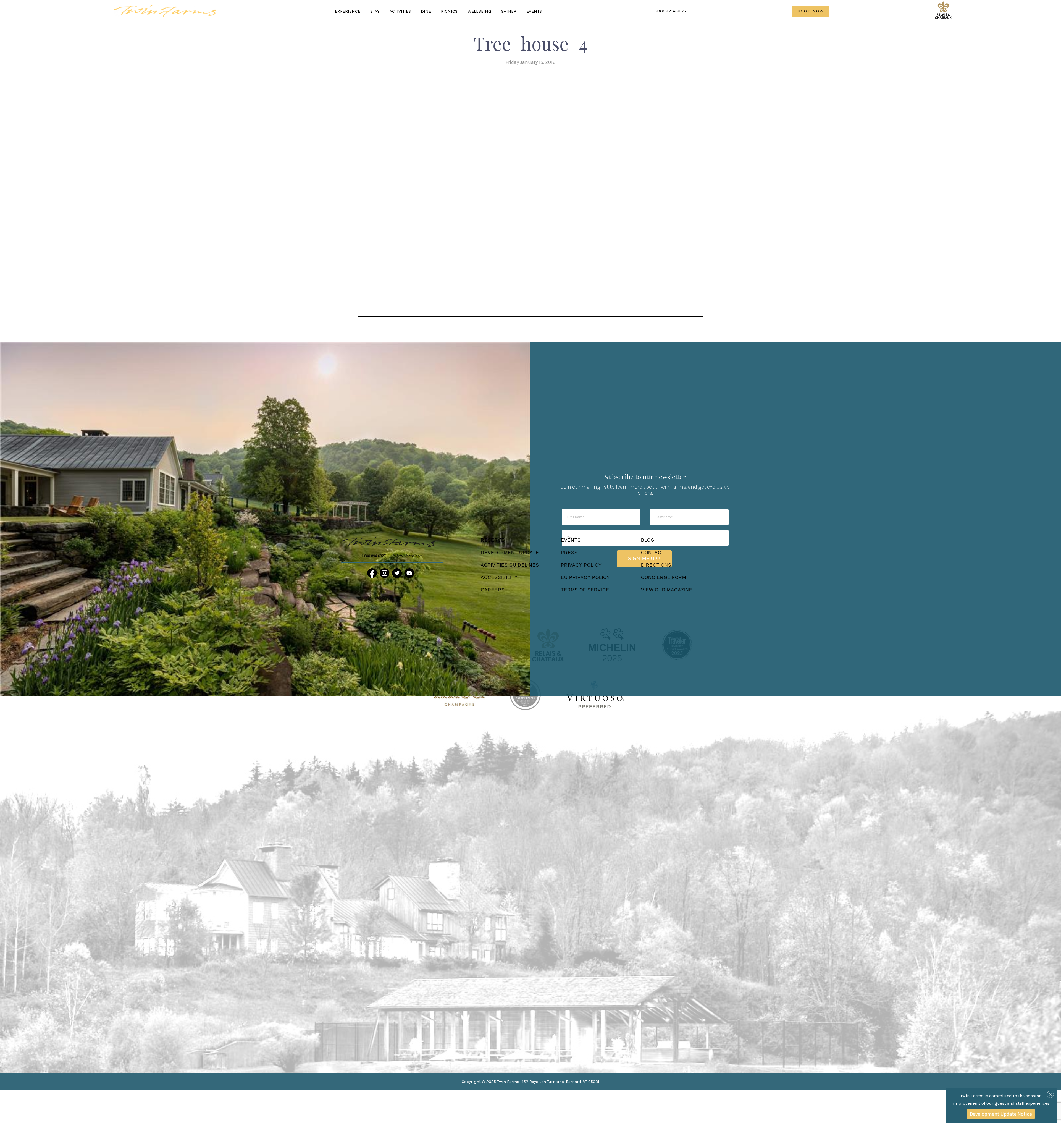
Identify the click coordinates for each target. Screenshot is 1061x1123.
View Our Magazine (666, 590)
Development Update (510, 552)
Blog (647, 540)
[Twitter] (397, 573)
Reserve (493, 540)
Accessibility (499, 577)
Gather (508, 11)
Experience (347, 11)
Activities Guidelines (510, 565)
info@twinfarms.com (406, 556)
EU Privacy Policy (585, 577)
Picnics (449, 11)
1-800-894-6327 (670, 11)
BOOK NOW (810, 11)
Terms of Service (585, 590)
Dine (426, 11)
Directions (656, 565)
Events (534, 11)
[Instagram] (384, 573)
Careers (493, 590)
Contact (653, 552)
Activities (400, 11)
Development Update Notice (1001, 1114)
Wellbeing (479, 11)
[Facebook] (372, 573)
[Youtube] (409, 573)
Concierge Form (663, 577)
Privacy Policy (581, 565)
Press (569, 552)
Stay (375, 11)
